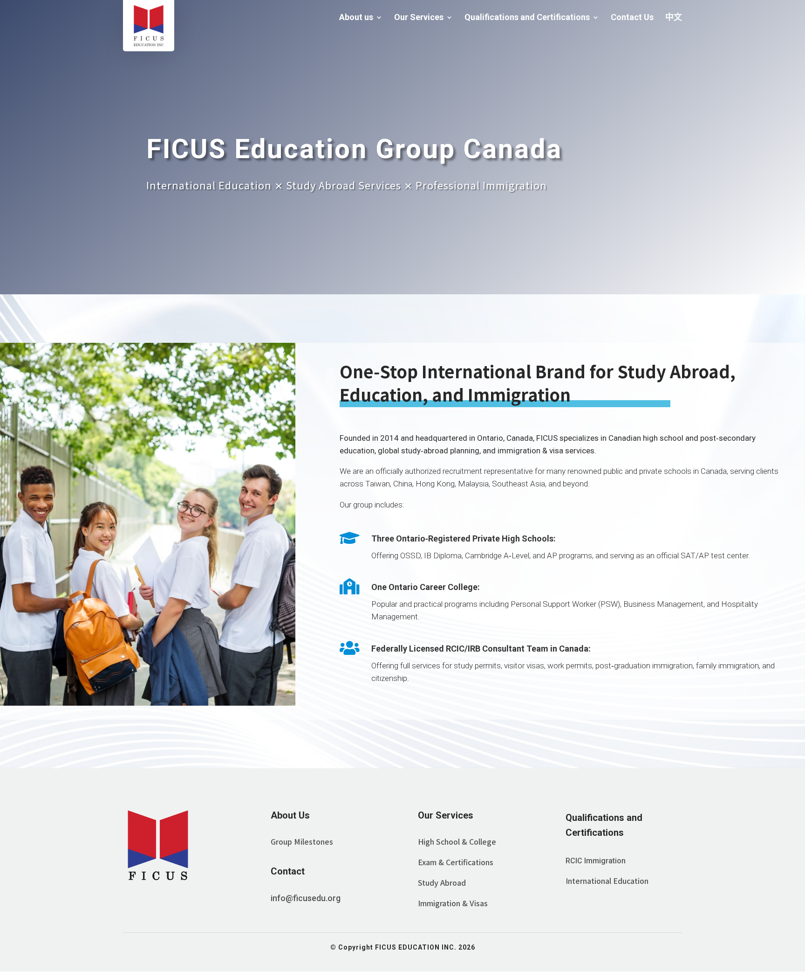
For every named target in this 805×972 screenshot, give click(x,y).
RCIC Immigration (596, 860)
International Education (607, 880)
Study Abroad (442, 882)
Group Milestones (302, 841)
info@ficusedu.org (306, 898)
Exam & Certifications (455, 862)
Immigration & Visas (453, 903)
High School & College (457, 841)
